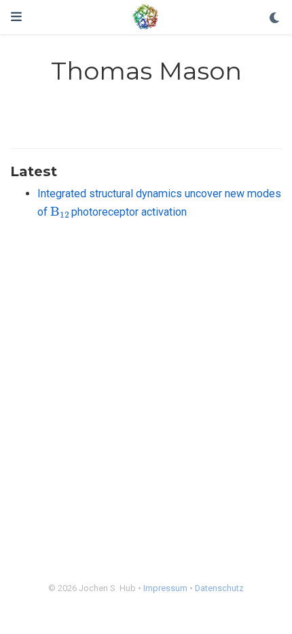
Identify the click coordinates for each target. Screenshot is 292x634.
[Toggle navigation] (16, 16)
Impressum (165, 588)
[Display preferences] (275, 19)
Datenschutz (219, 588)
